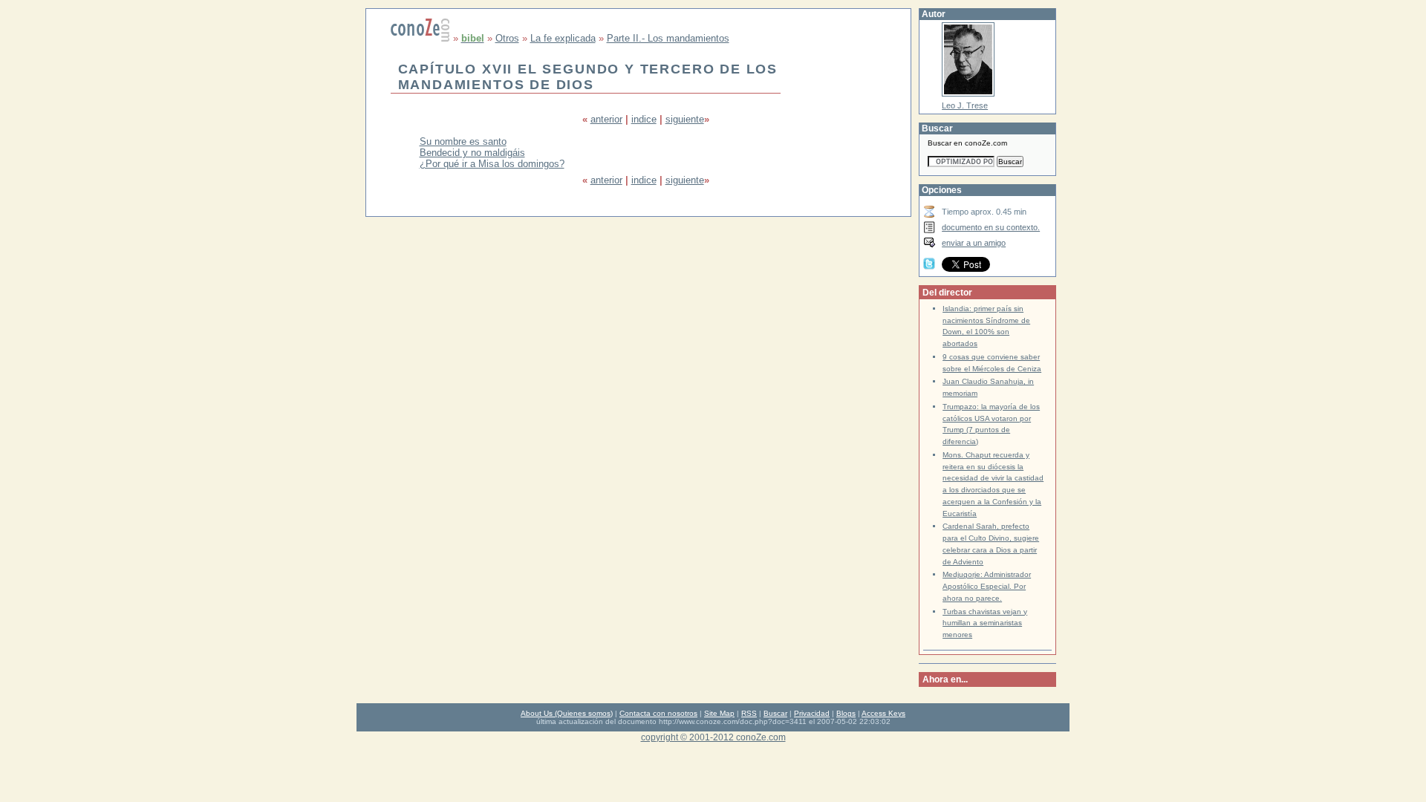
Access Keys (883, 713)
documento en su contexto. (991, 227)
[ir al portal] (420, 38)
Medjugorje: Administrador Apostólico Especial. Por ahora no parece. (986, 586)
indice (644, 119)
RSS (749, 713)
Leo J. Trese (965, 105)
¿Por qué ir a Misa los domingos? (492, 163)
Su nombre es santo (463, 141)
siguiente (684, 119)
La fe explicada (563, 38)
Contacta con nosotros (658, 713)
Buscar (775, 713)
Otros (507, 38)
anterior (606, 119)
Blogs (846, 713)
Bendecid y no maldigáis (472, 152)
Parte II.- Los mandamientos (668, 38)
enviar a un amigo (974, 242)
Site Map (719, 713)
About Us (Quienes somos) (567, 713)
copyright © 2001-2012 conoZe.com (713, 737)
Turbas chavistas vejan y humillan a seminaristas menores (984, 623)
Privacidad (812, 713)
